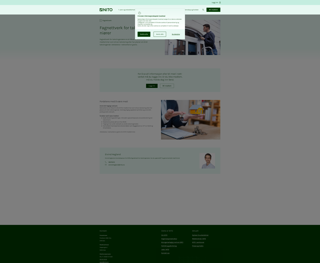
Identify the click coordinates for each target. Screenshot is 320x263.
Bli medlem (213, 10)
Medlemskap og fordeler (190, 10)
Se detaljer (176, 34)
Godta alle (144, 34)
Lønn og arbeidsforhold (128, 10)
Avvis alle (159, 34)
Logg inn (215, 2)
